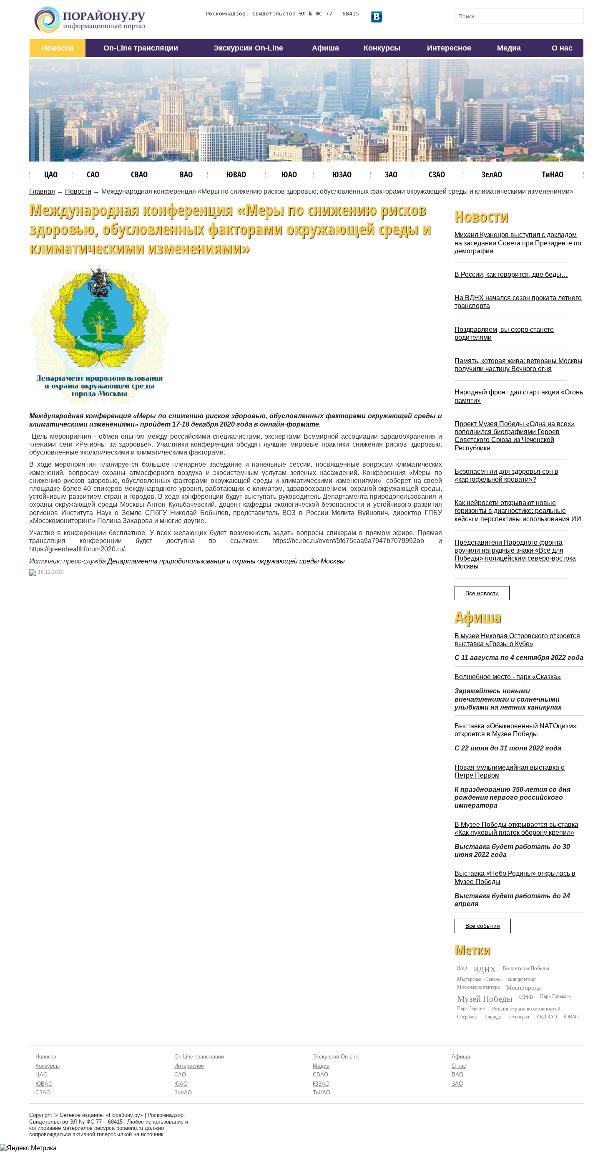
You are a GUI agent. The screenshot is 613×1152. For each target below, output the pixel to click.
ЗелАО (492, 174)
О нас (562, 48)
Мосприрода (523, 987)
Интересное (449, 48)
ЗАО (391, 174)
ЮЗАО (342, 174)
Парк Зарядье (471, 1008)
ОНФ (526, 996)
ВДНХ (485, 969)
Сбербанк (467, 1016)
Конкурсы (382, 48)
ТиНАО (552, 174)
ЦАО (51, 174)
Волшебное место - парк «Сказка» (508, 676)
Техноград (518, 1016)
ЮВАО (236, 174)
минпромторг (522, 978)
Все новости (482, 593)
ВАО (186, 174)
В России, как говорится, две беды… (511, 274)
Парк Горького (555, 996)
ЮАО (289, 174)
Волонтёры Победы (525, 968)
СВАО (139, 174)
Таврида (492, 1016)
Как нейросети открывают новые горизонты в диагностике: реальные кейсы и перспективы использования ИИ (518, 510)
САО (93, 174)
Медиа (509, 48)
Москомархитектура (478, 986)
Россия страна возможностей (526, 1008)
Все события (482, 925)
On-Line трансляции (140, 48)
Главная (42, 191)
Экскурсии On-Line (248, 48)
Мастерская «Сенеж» (479, 978)
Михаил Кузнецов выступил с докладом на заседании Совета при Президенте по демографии (518, 242)
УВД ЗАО (546, 1016)
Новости (57, 48)
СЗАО (437, 174)
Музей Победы (485, 998)
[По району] (90, 9)
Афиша (325, 48)
